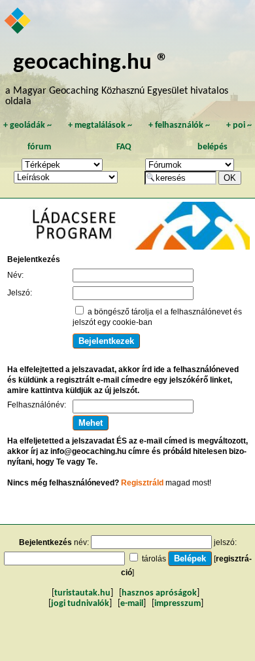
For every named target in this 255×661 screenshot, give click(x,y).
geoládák (27, 125)
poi (239, 125)
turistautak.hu (82, 593)
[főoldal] (18, 21)
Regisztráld (142, 482)
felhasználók (179, 125)
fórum (39, 147)
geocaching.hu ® (91, 63)
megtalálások (100, 125)
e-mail (131, 603)
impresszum (177, 603)
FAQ (123, 147)
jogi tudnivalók (80, 603)
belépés (212, 147)
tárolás (154, 558)
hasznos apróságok (159, 593)
